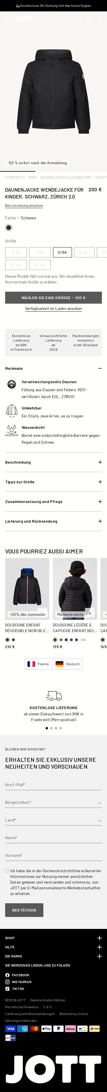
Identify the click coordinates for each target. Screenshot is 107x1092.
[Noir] (8, 227)
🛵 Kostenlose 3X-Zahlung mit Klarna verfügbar (53, 5)
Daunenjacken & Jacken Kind (65, 177)
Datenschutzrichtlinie (47, 1000)
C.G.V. (47, 1007)
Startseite (15, 177)
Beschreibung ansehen (24, 205)
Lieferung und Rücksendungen (30, 1014)
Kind (33, 177)
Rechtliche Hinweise (22, 1007)
